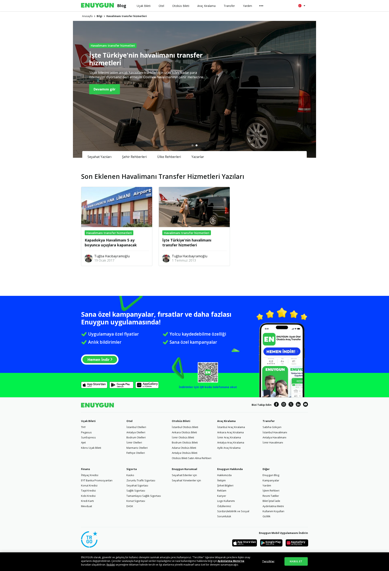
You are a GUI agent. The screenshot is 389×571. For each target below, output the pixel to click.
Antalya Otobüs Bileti (184, 453)
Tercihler (268, 561)
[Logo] (97, 5)
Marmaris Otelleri (137, 448)
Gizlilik (266, 516)
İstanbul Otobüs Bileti (185, 427)
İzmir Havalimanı (273, 442)
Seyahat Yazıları (99, 157)
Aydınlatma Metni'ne (231, 561)
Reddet (111, 564)
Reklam (221, 490)
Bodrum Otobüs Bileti (185, 442)
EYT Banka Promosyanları (96, 480)
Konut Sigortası (135, 501)
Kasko (130, 475)
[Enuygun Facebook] (276, 405)
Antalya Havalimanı (274, 437)
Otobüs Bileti (181, 421)
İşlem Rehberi (271, 490)
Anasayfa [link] (87, 16)
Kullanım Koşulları (273, 511)
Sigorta (131, 469)
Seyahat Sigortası (137, 485)
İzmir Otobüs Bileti (183, 437)
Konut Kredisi (89, 485)
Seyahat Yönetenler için (186, 480)
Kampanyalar (271, 480)
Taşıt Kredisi (88, 490)
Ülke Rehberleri (169, 157)
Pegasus (86, 432)
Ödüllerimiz (224, 506)
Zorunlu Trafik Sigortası (140, 480)
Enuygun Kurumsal (184, 469)
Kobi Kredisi (88, 496)
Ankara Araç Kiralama (230, 432)
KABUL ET (296, 561)
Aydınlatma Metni (273, 506)
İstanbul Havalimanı (275, 432)
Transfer (269, 421)
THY (83, 427)
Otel (129, 421)
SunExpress (88, 437)
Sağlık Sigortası (135, 490)
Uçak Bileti (88, 421)
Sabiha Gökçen (272, 427)
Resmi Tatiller (271, 496)
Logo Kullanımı (226, 501)
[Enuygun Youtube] (305, 405)
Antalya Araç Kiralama (230, 442)
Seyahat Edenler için (184, 475)
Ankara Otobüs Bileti (184, 432)
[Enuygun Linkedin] (298, 405)
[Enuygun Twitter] (291, 405)
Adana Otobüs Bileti (184, 448)
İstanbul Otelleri (136, 427)
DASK (129, 506)
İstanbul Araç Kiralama (231, 427)
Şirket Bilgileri (225, 485)
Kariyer (221, 496)
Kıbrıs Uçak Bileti (91, 448)
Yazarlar (197, 157)
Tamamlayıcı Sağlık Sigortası (143, 496)
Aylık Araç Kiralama (228, 448)
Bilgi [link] (99, 16)
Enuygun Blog (271, 475)
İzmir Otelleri (134, 442)
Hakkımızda (224, 475)
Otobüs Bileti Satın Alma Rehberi (191, 458)
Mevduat (86, 506)
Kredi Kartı (87, 501)
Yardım (267, 485)
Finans (85, 469)
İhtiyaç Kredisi (89, 475)
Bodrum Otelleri (136, 437)
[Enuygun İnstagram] (283, 405)
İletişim (221, 480)
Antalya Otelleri (135, 432)
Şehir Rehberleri (134, 157)
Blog (121, 5)
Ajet (83, 442)
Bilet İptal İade (271, 501)
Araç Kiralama (226, 421)
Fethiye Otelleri (135, 453)
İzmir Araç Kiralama (229, 437)
